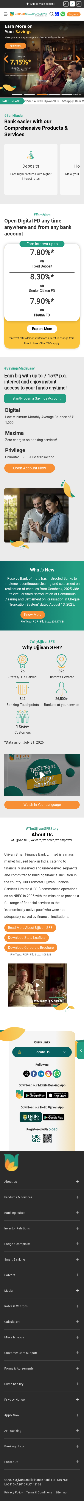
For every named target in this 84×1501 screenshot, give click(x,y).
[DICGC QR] (47, 1138)
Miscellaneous (14, 1337)
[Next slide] (78, 59)
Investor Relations (17, 1228)
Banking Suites (14, 1213)
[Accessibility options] (57, 14)
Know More (34, 616)
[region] (42, 166)
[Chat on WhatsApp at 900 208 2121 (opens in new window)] (63, 14)
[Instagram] (48, 1074)
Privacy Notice (14, 1399)
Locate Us (42, 1052)
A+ (79, 3)
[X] (26, 1074)
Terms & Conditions (39, 1492)
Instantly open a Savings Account (35, 398)
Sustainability (13, 1384)
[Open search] (52, 14)
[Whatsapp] (57, 1073)
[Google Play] (35, 1095)
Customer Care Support (20, 1353)
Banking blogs (14, 1446)
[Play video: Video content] (42, 775)
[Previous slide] (6, 59)
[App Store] (57, 1095)
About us (10, 1181)
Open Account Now (29, 468)
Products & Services (18, 1197)
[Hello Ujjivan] (31, 1117)
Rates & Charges (16, 1306)
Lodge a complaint (17, 1244)
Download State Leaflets (26, 938)
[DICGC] (37, 1138)
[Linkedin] (41, 1074)
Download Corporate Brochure (31, 948)
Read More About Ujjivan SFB (30, 928)
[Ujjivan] (19, 1094)
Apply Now (11, 1415)
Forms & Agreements (19, 1368)
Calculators (12, 1321)
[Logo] (28, 14)
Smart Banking (14, 1259)
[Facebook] (34, 1074)
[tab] (17, 94)
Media (8, 1290)
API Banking (13, 1430)
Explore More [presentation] (42, 329)
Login (72, 14)
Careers (9, 1275)
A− (66, 3)
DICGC (53, 1129)
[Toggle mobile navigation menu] (6, 14)
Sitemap (61, 1492)
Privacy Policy (13, 1492)
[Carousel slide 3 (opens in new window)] (42, 59)
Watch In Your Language (42, 805)
